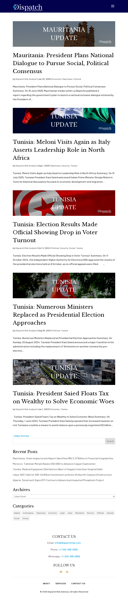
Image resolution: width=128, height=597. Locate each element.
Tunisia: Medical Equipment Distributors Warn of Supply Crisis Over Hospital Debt (58, 469)
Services (60, 583)
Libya (70, 513)
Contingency (28, 513)
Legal (62, 513)
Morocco (90, 513)
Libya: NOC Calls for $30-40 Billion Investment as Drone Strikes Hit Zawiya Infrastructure (62, 474)
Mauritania (67, 79)
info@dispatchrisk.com (68, 542)
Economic (56, 79)
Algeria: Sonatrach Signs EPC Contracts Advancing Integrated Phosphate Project (58, 480)
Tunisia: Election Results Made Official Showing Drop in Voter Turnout (55, 232)
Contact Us (78, 583)
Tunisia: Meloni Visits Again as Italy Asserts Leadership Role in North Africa (61, 150)
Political (77, 79)
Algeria (17, 513)
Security (65, 165)
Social (72, 248)
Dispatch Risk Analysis (26, 79)
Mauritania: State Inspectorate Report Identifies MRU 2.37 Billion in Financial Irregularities (63, 458)
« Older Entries (21, 435)
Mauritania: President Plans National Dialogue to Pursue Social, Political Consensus (63, 63)
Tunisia (74, 165)
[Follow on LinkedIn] (67, 571)
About (46, 583)
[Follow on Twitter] (60, 571)
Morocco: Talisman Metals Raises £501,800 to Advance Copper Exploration (54, 463)
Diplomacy (55, 165)
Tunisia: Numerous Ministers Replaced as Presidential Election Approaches (58, 315)
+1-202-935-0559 (68, 549)
